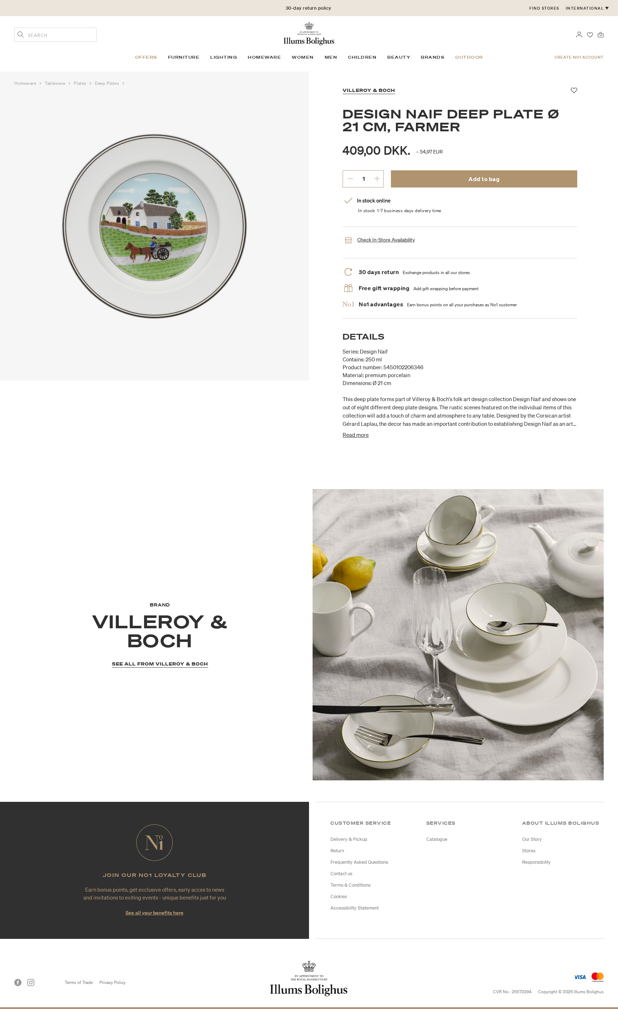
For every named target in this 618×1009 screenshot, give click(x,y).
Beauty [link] (398, 57)
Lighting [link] (223, 57)
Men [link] (331, 57)
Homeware (26, 83)
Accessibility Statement (354, 908)
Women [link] (303, 57)
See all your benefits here (154, 912)
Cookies (338, 896)
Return (337, 851)
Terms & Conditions (350, 885)
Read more (356, 434)
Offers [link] (146, 57)
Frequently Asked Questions (359, 862)
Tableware (56, 83)
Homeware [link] (264, 57)
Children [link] (362, 57)
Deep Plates (108, 83)
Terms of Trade (79, 982)
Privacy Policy (112, 982)
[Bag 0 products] (601, 34)
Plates (81, 83)
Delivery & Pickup (348, 839)
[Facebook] (17, 982)
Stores (528, 851)
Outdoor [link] (469, 57)
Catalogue (436, 839)
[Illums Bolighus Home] (309, 32)
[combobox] (55, 35)
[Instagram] (30, 982)
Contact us (341, 874)
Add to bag (484, 178)
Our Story (532, 839)
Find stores (544, 8)
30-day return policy (309, 14)
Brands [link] (433, 57)
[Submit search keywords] (21, 35)
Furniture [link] (184, 57)
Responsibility (536, 862)
